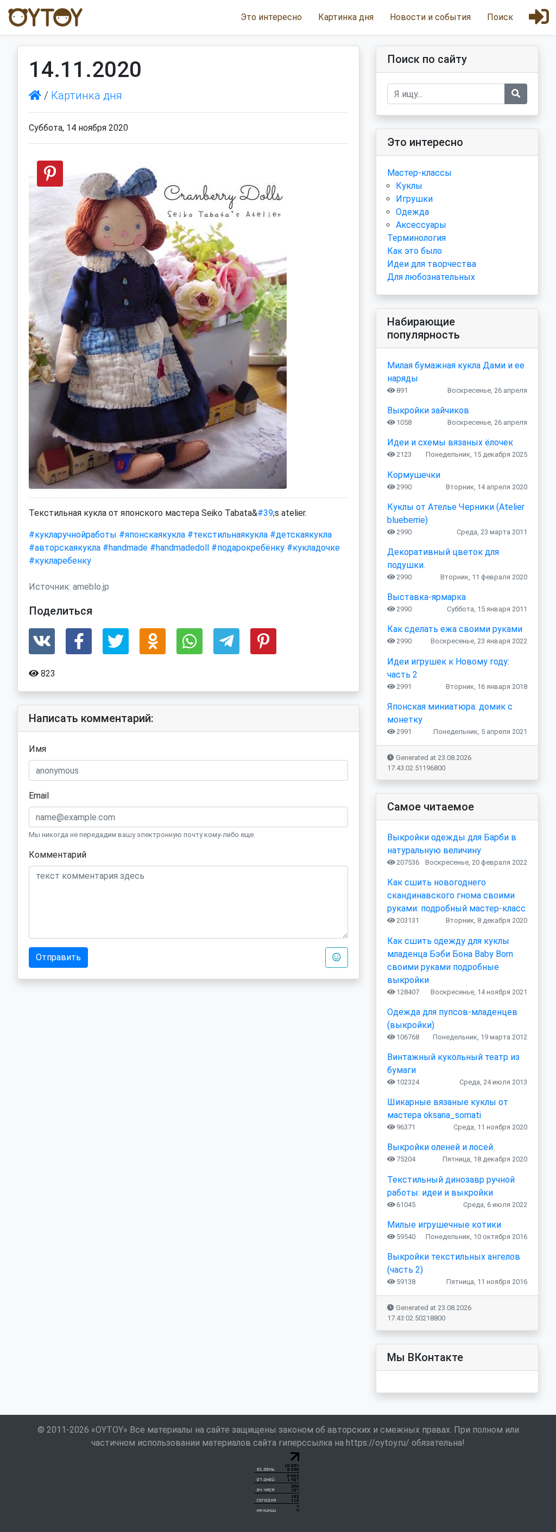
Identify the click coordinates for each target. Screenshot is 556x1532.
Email (39, 795)
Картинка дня (346, 17)
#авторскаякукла (64, 547)
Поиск (500, 17)
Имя (37, 749)
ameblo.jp (91, 587)
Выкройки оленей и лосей (440, 1147)
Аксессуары (421, 225)
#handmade (125, 547)
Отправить (58, 957)
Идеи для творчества (431, 264)
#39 (265, 513)
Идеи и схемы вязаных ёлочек (450, 442)
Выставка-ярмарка (426, 597)
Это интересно (271, 17)
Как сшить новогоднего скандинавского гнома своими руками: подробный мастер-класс (456, 895)
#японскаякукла (152, 534)
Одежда (412, 212)
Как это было (414, 251)
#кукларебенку (60, 561)
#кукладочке (313, 547)
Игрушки (414, 199)
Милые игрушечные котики (444, 1225)
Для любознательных (431, 277)
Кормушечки (413, 475)
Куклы (409, 186)
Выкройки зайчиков (428, 410)
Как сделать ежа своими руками (454, 629)
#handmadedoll (179, 547)
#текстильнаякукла (227, 534)
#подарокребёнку (248, 547)
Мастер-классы (419, 173)
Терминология (416, 238)
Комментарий (57, 855)
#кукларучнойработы (73, 534)
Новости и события (430, 17)
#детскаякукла (301, 534)
